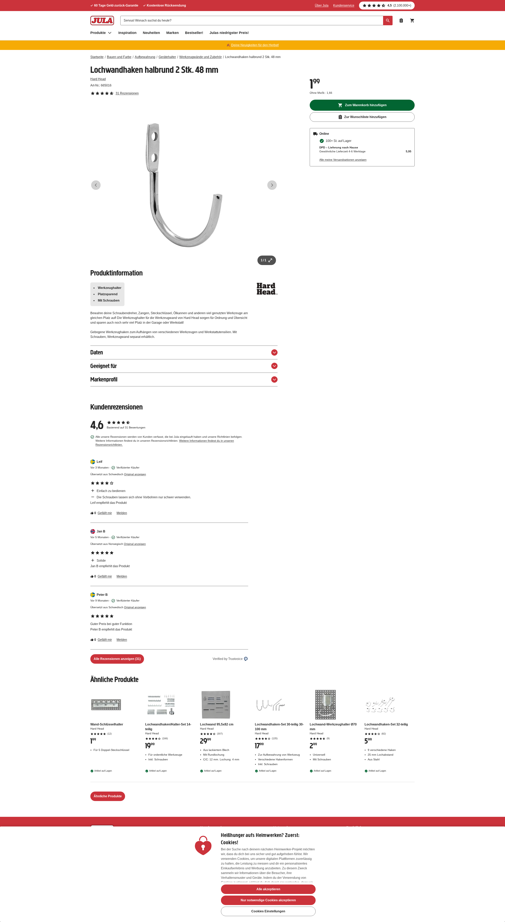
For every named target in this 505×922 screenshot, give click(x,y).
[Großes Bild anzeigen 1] (184, 185)
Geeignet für (103, 366)
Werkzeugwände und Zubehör (200, 57)
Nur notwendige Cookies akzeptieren (268, 900)
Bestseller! (194, 33)
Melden (122, 513)
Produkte (98, 33)
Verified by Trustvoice (228, 659)
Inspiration (127, 33)
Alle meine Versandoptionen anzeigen (343, 159)
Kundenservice (343, 5)
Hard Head (98, 79)
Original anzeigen (135, 474)
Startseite (97, 57)
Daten (96, 352)
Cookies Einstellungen (268, 911)
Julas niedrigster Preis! (229, 33)
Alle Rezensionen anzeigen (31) (117, 659)
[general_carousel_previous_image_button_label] (96, 185)
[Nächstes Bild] (272, 185)
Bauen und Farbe (119, 57)
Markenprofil (103, 379)
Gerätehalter (167, 57)
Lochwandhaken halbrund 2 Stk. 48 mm (253, 57)
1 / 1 (263, 260)
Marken (172, 33)
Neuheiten (151, 33)
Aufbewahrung (145, 57)
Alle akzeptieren (268, 889)
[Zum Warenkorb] (412, 20)
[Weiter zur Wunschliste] (401, 20)
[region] (252, 874)
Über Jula (321, 5)
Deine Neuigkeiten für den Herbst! (255, 45)
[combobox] (256, 20)
